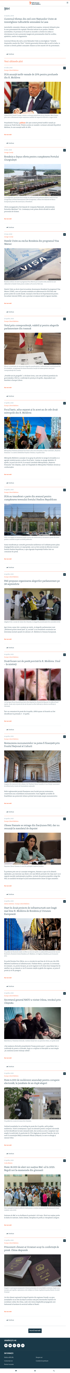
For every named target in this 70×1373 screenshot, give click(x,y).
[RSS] (18, 1345)
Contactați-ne (8, 1361)
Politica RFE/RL (9, 1357)
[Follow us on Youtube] (10, 1345)
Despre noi (39, 1357)
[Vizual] (16, 1370)
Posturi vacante (9, 1364)
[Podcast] (35, 1370)
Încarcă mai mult (35, 1331)
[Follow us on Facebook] (6, 1345)
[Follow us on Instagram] (14, 1345)
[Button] (10, 54)
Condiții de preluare (42, 1361)
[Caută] (54, 1370)
